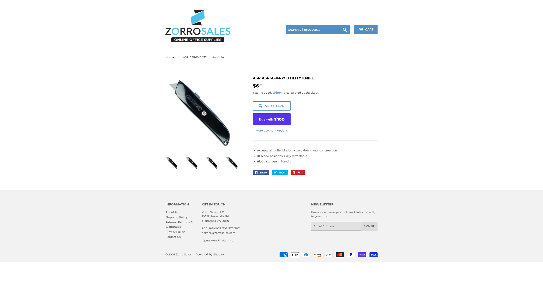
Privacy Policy (175, 231)
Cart (368, 29)
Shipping (279, 92)
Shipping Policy (176, 217)
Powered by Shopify (210, 254)
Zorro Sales (184, 254)
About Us (172, 212)
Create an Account (366, 19)
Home (169, 57)
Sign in (344, 19)
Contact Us (173, 236)
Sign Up (369, 226)
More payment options (272, 130)
